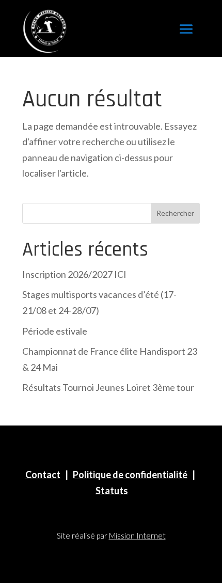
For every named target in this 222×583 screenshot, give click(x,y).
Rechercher (175, 213)
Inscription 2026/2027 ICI (74, 274)
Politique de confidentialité (130, 474)
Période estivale (54, 331)
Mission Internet (137, 535)
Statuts (112, 490)
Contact (42, 474)
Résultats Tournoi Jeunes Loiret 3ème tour (108, 387)
